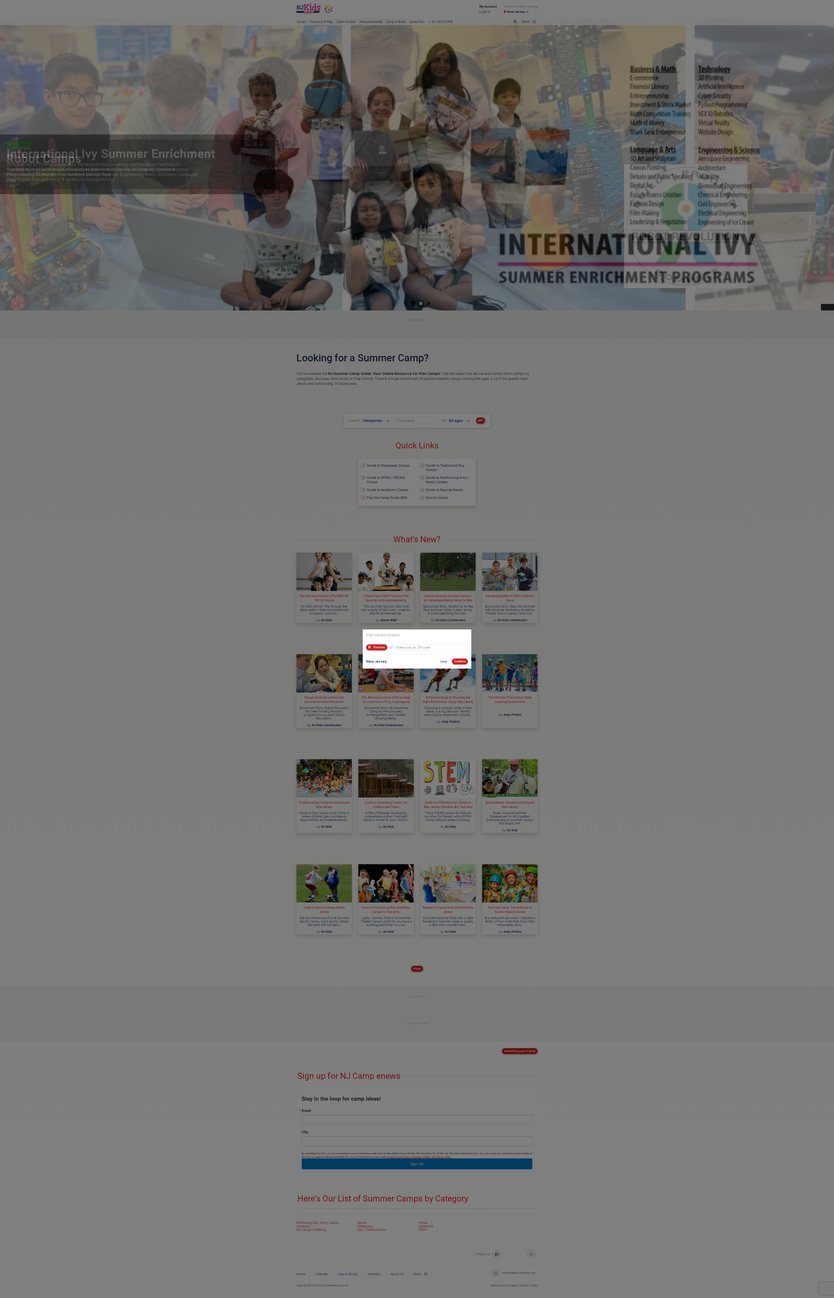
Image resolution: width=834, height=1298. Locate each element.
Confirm (460, 661)
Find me (379, 647)
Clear (443, 661)
